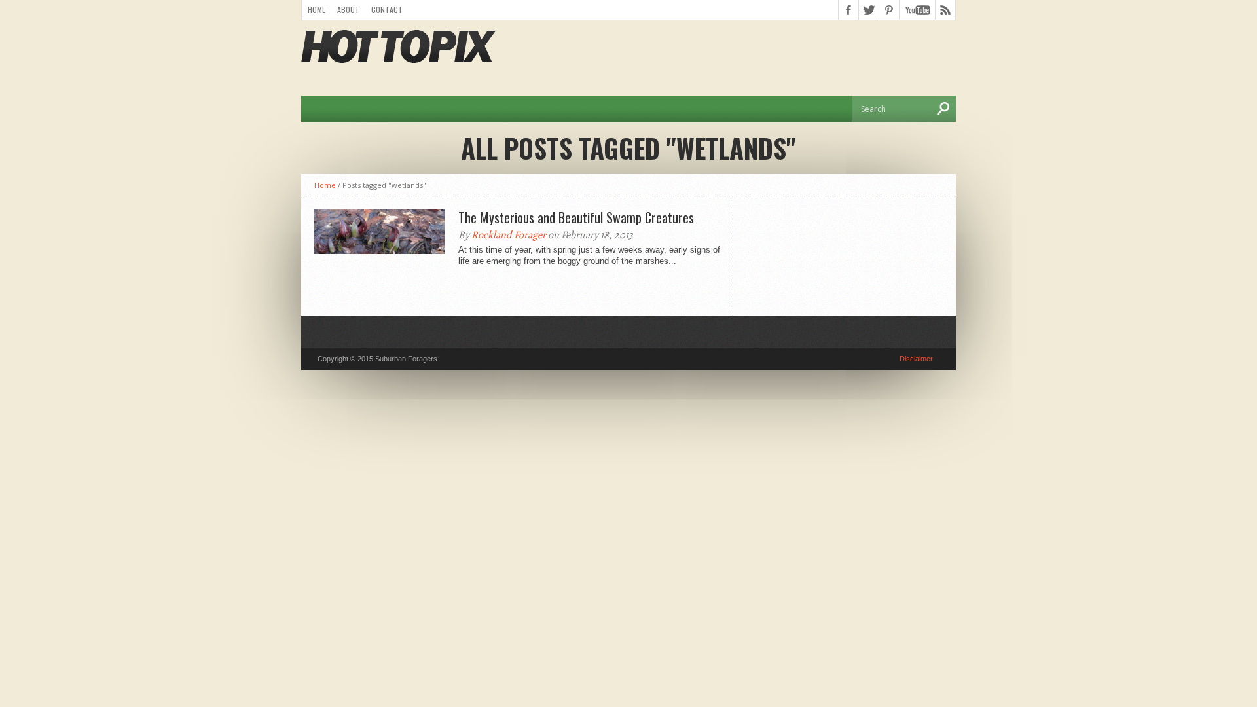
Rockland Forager (508, 235)
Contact (387, 9)
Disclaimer (916, 359)
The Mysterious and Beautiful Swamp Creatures (576, 217)
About (348, 9)
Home (316, 9)
